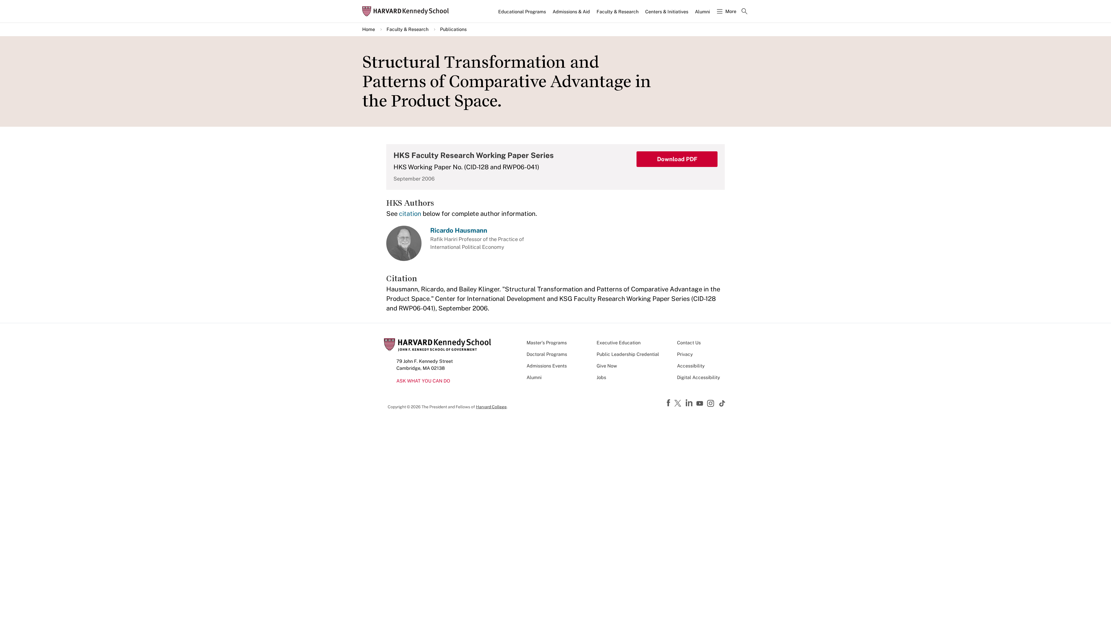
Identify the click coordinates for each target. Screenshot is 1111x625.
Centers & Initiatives (666, 11)
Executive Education (619, 342)
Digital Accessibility (698, 377)
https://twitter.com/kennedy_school (678, 403)
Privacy (685, 354)
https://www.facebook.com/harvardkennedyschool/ (669, 403)
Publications (453, 29)
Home (368, 29)
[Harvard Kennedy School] (407, 11)
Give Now (607, 366)
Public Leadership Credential (628, 354)
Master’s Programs (547, 342)
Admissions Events (547, 366)
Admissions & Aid (571, 11)
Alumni (702, 11)
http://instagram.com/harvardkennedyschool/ (711, 404)
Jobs (601, 377)
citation (410, 213)
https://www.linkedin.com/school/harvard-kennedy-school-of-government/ (689, 403)
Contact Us (689, 342)
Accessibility (691, 366)
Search (744, 12)
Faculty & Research (618, 11)
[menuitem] (522, 14)
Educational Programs (522, 11)
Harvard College (491, 407)
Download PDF (677, 159)
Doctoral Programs (547, 354)
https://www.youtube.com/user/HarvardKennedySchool (700, 403)
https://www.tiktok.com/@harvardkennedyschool (722, 403)
